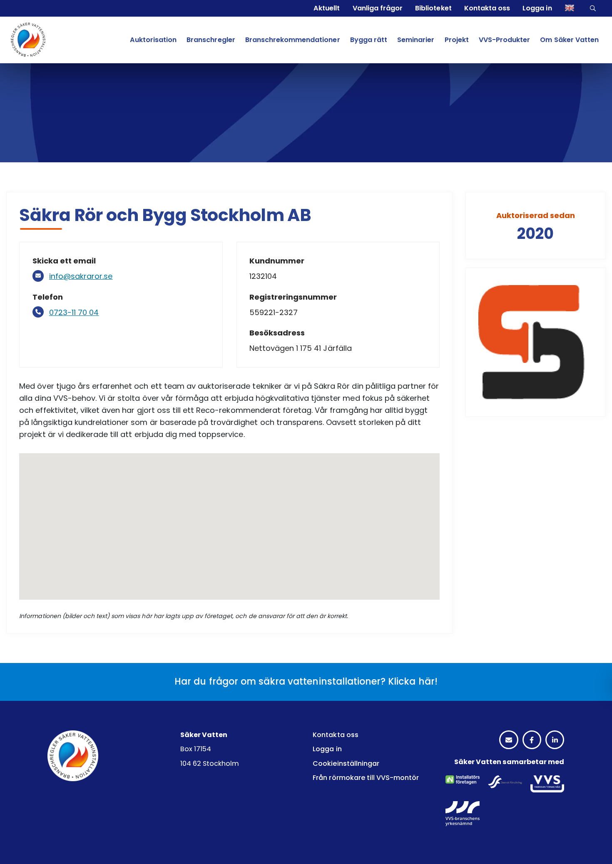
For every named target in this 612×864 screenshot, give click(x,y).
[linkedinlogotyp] (554, 740)
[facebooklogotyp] (531, 740)
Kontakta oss (487, 8)
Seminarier (415, 40)
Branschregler (211, 40)
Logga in (537, 8)
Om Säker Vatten (569, 40)
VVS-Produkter (504, 40)
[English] (570, 8)
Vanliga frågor (378, 8)
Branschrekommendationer (292, 40)
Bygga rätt (368, 40)
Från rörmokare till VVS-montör (366, 777)
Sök (594, 8)
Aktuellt (326, 8)
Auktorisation (153, 40)
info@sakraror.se (81, 276)
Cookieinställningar (346, 763)
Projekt (457, 40)
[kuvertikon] (508, 740)
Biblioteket (433, 8)
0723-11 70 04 (74, 312)
